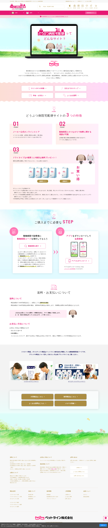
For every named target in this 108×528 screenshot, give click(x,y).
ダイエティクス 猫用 (14, 506)
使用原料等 (30, 498)
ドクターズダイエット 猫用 (16, 504)
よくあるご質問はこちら (79, 471)
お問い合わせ (68, 498)
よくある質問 (71, 95)
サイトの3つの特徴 (37, 88)
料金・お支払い (38, 95)
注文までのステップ (71, 88)
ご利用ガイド (80, 1)
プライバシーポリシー (51, 498)
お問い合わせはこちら (79, 475)
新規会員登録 (86, 496)
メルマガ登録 (69, 403)
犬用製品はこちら (37, 396)
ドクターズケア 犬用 (14, 494)
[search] (40, 6)
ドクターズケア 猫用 (14, 502)
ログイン (85, 494)
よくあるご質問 (88, 1)
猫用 (31, 12)
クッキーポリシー (10, 526)
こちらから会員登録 (69, 268)
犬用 (16, 12)
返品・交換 (54, 468)
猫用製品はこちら (70, 396)
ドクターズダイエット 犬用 (16, 496)
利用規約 (48, 494)
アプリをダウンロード (79, 261)
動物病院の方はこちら (70, 1)
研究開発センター (32, 496)
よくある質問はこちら (36, 403)
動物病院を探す (33, 246)
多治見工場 (30, 494)
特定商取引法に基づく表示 (52, 496)
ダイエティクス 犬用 (14, 498)
